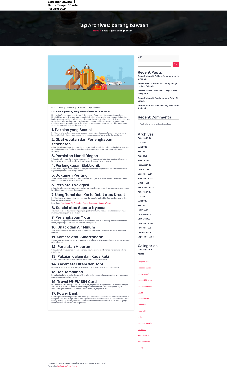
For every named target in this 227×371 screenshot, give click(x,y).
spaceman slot (143, 274)
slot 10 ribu (142, 329)
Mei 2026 (142, 151)
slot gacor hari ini (144, 268)
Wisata (82, 108)
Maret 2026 (143, 160)
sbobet (140, 317)
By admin (70, 108)
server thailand (143, 299)
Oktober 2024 (144, 232)
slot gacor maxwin (145, 323)
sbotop (140, 348)
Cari (140, 56)
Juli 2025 (142, 196)
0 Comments (96, 108)
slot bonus (142, 305)
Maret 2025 (143, 210)
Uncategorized (145, 249)
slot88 (140, 293)
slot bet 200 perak (145, 280)
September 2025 (146, 187)
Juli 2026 (142, 142)
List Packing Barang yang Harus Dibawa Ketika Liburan (80, 111)
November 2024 (145, 228)
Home (96, 30)
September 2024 (146, 237)
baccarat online (144, 342)
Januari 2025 (144, 219)
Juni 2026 (142, 147)
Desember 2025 (145, 174)
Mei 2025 (142, 205)
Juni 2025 (142, 201)
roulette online (143, 336)
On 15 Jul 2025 (57, 108)
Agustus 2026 (144, 138)
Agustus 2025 (144, 192)
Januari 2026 (144, 169)
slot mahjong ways (145, 286)
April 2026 (142, 156)
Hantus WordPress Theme (67, 366)
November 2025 (145, 178)
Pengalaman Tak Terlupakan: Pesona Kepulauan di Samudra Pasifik (86, 203)
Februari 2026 (144, 165)
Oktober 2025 (144, 183)
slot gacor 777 (143, 262)
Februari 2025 (144, 214)
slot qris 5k (142, 311)
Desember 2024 (145, 223)
